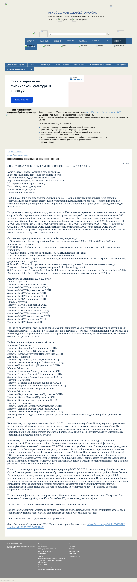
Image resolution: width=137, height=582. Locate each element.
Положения (95, 40)
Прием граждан (45, 64)
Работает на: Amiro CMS (7, 580)
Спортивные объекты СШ (58, 41)
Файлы (40, 556)
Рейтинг (32, 64)
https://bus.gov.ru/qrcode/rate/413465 (103, 112)
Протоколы (106, 40)
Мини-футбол (74, 551)
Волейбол (72, 554)
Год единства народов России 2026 (19, 69)
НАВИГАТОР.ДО (79, 64)
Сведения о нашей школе (44, 41)
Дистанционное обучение (16, 64)
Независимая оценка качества (100, 64)
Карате (71, 549)
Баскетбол (72, 546)
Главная (9, 155)
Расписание (71, 40)
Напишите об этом (21, 100)
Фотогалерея (42, 554)
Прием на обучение (62, 64)
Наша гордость (120, 64)
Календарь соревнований (83, 41)
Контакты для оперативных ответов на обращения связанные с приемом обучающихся (51, 560)
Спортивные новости (118, 41)
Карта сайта (42, 564)
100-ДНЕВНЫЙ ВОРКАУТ (15, 152)
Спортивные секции (31, 41)
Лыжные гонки (74, 544)
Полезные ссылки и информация (50, 569)
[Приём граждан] (44, 37)
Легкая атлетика (74, 556)
